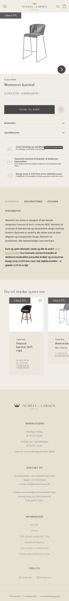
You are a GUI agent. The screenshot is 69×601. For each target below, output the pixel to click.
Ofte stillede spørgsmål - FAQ (34, 536)
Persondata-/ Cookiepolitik (34, 548)
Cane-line (10, 79)
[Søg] (58, 6)
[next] (61, 69)
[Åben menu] (5, 6)
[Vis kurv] (64, 6)
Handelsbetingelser (34, 542)
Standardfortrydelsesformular (34, 554)
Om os (34, 531)
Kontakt (34, 525)
